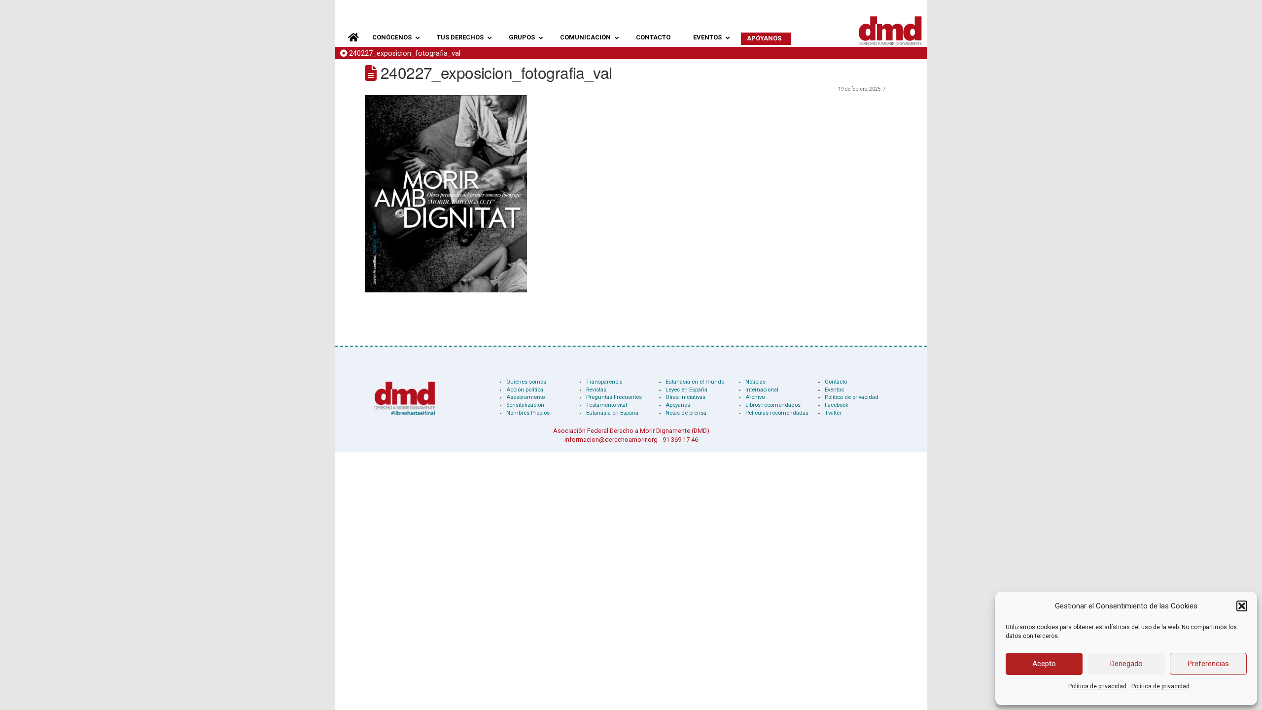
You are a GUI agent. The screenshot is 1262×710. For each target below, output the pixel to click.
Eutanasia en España (612, 413)
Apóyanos (678, 405)
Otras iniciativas (685, 397)
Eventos (834, 390)
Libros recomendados (773, 405)
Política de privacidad (1097, 686)
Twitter (833, 413)
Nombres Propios (528, 413)
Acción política (524, 390)
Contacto (836, 382)
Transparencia (604, 382)
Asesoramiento (525, 397)
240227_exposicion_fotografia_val (404, 53)
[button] (1242, 606)
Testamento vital (606, 405)
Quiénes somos (526, 382)
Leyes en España (686, 390)
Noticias (755, 382)
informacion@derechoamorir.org (611, 439)
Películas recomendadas (776, 413)
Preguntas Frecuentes (614, 397)
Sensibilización (525, 405)
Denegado (1126, 663)
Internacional (761, 390)
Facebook (836, 405)
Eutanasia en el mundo (695, 382)
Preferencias (1208, 663)
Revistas (596, 390)
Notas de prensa (686, 413)
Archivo (755, 397)
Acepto (1044, 663)
